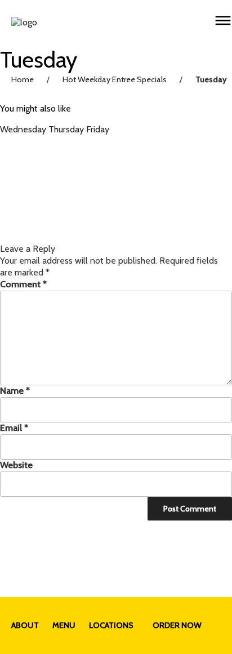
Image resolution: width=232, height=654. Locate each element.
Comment (23, 284)
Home (22, 79)
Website (16, 465)
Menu (63, 625)
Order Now (177, 625)
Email (14, 427)
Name (15, 390)
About (25, 625)
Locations (111, 625)
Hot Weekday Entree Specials (115, 79)
